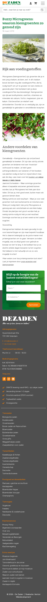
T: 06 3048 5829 (9, 344)
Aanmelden (33, 305)
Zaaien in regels (8, 581)
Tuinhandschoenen (9, 473)
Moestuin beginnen (10, 556)
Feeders (5, 509)
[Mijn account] (30, 3)
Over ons (6, 531)
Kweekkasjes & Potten (11, 455)
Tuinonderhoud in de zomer (13, 562)
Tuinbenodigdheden (10, 461)
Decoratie (6, 470)
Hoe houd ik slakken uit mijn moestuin (17, 569)
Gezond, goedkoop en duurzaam (15, 566)
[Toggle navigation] (43, 3)
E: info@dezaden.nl (10, 341)
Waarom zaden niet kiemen (13, 575)
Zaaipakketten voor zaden (13, 445)
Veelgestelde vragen (10, 543)
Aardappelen (7, 486)
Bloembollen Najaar (10, 489)
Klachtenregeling (9, 546)
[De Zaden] (11, 3)
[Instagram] (8, 379)
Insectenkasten (8, 464)
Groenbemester (8, 436)
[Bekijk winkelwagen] (35, 3)
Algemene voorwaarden (12, 528)
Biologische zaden (9, 417)
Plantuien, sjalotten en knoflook (14, 483)
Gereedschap (7, 467)
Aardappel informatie (11, 584)
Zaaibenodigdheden (10, 458)
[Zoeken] (42, 10)
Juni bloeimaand (8, 559)
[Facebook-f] (4, 379)
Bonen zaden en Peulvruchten (14, 426)
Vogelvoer (6, 505)
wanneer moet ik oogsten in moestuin (17, 578)
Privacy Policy (7, 525)
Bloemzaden (7, 429)
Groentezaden (8, 423)
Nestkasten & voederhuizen (13, 512)
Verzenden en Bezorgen (12, 537)
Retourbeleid (7, 540)
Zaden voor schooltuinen (12, 572)
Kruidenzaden (7, 420)
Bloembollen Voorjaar (11, 493)
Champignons (8, 496)
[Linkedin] (13, 379)
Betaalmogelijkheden (10, 534)
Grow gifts (6, 439)
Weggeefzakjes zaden (11, 442)
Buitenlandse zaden (10, 432)
